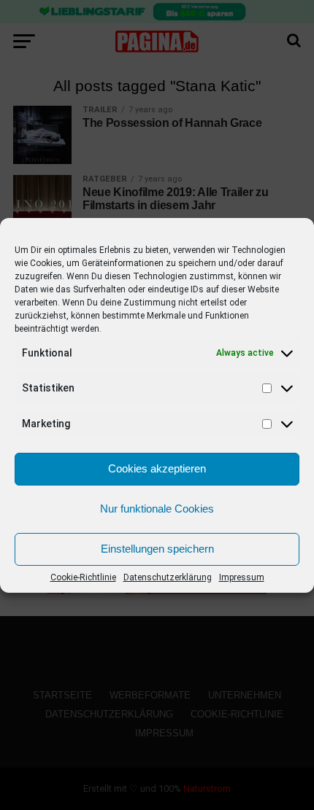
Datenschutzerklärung (167, 577)
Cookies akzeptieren (157, 468)
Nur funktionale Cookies (157, 508)
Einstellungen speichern (157, 548)
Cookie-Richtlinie (83, 577)
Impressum (241, 577)
